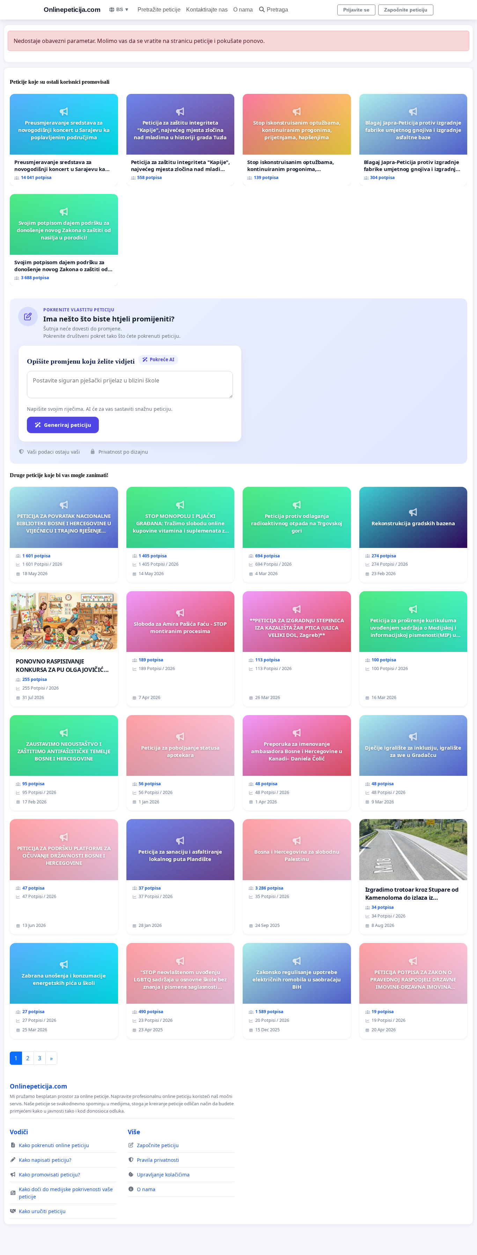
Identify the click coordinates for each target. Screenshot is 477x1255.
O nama (243, 10)
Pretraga (277, 10)
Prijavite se (356, 10)
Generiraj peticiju (67, 424)
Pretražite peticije (159, 10)
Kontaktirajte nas (207, 10)
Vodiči (19, 1132)
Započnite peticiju (405, 10)
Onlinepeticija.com (72, 9)
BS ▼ (122, 9)
